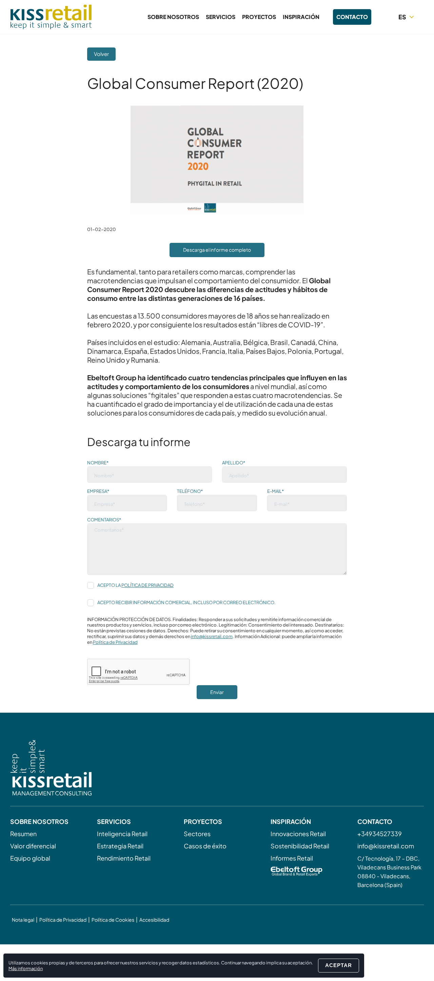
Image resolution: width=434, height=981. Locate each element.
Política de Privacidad (147, 585)
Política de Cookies (113, 920)
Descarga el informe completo (217, 250)
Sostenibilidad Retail (300, 846)
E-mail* (275, 491)
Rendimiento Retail (124, 858)
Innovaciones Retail (298, 834)
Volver (101, 54)
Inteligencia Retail (122, 834)
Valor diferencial (33, 846)
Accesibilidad (154, 920)
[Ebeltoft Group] (304, 872)
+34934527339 (379, 834)
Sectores (197, 834)
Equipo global (30, 858)
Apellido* (233, 462)
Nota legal (23, 920)
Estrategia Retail (120, 846)
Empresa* (98, 491)
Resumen (23, 834)
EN (407, 29)
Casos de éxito (205, 846)
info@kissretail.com (212, 636)
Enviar (217, 692)
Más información (25, 968)
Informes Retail (292, 858)
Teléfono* (190, 491)
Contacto (352, 16)
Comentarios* (104, 519)
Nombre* (97, 462)
